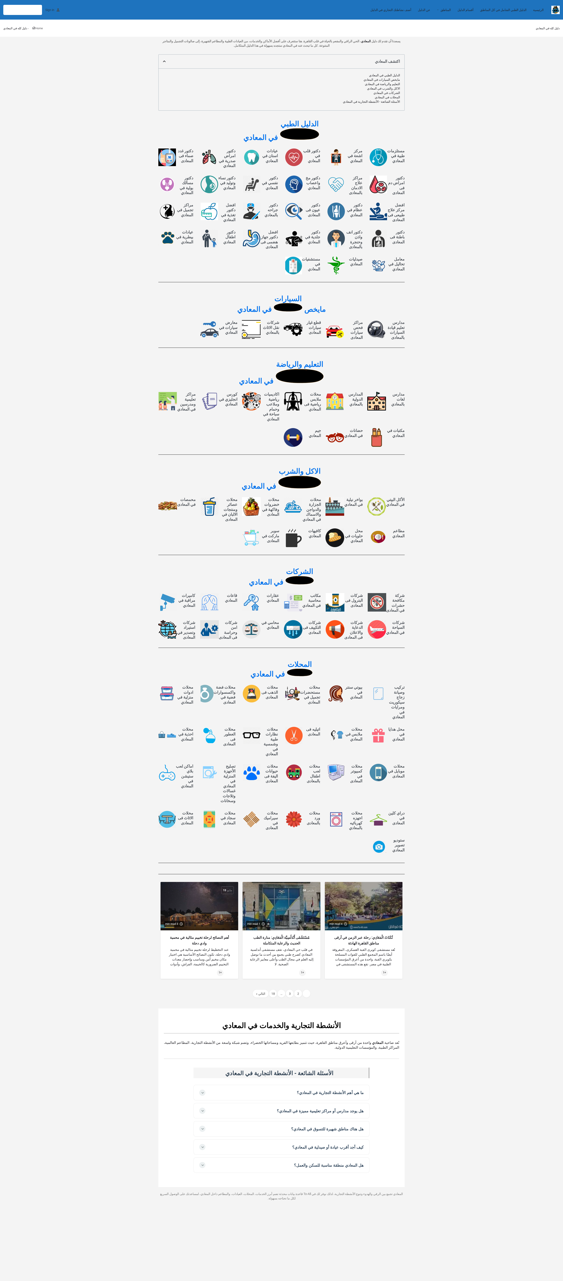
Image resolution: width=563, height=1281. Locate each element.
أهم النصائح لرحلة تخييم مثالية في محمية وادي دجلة (199, 940)
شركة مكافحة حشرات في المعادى (395, 603)
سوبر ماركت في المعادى (270, 535)
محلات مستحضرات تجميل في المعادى (310, 694)
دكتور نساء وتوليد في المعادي (227, 183)
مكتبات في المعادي (396, 433)
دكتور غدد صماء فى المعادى (185, 155)
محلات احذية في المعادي (185, 734)
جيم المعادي (315, 433)
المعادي (366, 41)
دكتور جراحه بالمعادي (271, 210)
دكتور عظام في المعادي (354, 210)
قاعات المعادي (231, 598)
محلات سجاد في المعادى (228, 818)
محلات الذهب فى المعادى (269, 692)
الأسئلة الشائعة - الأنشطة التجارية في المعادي (371, 101)
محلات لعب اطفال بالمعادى (313, 773)
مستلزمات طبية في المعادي (396, 155)
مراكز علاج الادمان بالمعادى (355, 185)
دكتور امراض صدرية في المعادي (227, 158)
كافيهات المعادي (314, 533)
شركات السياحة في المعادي (395, 627)
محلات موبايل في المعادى (396, 771)
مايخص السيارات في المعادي (382, 79)
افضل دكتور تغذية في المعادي (228, 212)
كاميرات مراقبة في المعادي (186, 600)
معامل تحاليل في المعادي (396, 264)
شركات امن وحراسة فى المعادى (228, 630)
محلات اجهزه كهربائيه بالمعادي (355, 820)
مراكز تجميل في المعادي (185, 210)
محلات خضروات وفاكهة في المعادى (270, 507)
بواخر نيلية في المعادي (353, 502)
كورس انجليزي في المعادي (228, 399)
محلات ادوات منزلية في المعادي (185, 694)
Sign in (49, 10)
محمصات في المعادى (186, 502)
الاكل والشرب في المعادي (383, 88)
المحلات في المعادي (387, 97)
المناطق (446, 10)
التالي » (260, 993)
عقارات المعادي (273, 598)
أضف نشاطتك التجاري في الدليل (390, 10)
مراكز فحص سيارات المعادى (357, 330)
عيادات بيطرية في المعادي (184, 237)
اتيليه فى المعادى (313, 732)
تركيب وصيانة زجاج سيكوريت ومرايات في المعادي (397, 702)
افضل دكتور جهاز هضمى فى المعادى (269, 239)
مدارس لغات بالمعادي (398, 399)
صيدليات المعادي (355, 261)
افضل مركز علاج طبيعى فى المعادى (396, 212)
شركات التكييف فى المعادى (312, 627)
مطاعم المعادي (398, 533)
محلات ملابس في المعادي (353, 734)
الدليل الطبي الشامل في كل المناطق (503, 10)
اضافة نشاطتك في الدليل (23, 9)
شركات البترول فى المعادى (354, 600)
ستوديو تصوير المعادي (398, 845)
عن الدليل (424, 10)
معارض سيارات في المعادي (228, 327)
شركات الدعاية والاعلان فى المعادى (353, 630)
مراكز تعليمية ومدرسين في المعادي (186, 401)
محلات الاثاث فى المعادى (185, 818)
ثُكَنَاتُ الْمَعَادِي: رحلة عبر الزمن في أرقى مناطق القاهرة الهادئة (363, 940)
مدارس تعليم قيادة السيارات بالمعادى (396, 330)
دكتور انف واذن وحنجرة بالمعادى (354, 239)
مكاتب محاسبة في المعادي (311, 600)
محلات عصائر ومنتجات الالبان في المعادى (230, 509)
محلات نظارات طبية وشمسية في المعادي (271, 741)
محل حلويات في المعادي (354, 535)
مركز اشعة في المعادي (355, 155)
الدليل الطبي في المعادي (384, 75)
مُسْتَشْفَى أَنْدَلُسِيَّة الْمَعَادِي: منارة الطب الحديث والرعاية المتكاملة (281, 940)
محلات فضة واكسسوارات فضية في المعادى (225, 694)
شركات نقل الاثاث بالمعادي (271, 327)
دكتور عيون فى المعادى (313, 210)
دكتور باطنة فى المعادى (397, 237)
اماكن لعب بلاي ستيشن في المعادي (184, 776)
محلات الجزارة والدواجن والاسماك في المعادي (312, 509)
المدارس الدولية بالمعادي (356, 399)
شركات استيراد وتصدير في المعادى (186, 630)
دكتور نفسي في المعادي (270, 183)
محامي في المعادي (270, 625)
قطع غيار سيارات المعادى (314, 327)
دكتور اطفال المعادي (229, 237)
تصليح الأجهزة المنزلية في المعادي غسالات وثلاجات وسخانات (228, 783)
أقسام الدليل (465, 10)
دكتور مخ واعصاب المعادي (313, 183)
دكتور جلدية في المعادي (312, 237)
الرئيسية (538, 10)
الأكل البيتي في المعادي (395, 502)
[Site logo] (555, 9)
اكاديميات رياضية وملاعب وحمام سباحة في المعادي (271, 406)
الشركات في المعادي (386, 93)
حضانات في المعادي (353, 433)
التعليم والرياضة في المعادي (382, 84)
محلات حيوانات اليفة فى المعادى (271, 773)
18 (273, 993)
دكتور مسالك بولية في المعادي (186, 185)
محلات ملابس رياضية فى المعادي (312, 401)
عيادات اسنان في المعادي (270, 155)
